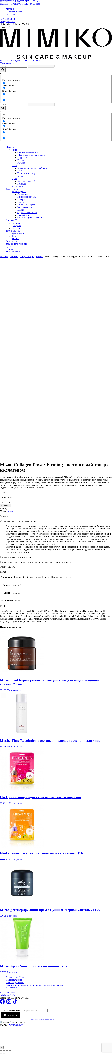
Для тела (16, 223)
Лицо (14, 150)
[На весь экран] (4, 1050)
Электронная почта (10, 1010)
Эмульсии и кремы (27, 204)
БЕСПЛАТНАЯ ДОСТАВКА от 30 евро (20, 1)
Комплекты (11, 241)
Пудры (21, 160)
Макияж (10, 147)
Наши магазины (14, 11)
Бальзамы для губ (26, 181)
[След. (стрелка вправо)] (4, 1053)
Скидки (10, 249)
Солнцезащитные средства (31, 217)
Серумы (22, 202)
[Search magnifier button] (3, 70)
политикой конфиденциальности (42, 1019)
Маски (21, 210)
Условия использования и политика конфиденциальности (34, 985)
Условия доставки (15, 982)
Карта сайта (12, 987)
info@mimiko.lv (7, 21)
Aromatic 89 (11, 220)
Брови (21, 176)
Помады (22, 183)
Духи (8, 246)
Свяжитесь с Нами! (15, 977)
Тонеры (21, 199)
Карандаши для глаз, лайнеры (32, 168)
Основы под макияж (28, 152)
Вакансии (11, 14)
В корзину (5, 506)
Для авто (16, 228)
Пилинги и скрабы (27, 197)
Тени (20, 170)
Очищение (23, 194)
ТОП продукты (13, 251)
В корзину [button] (17, 803)
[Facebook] (2, 1003)
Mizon (10, 511)
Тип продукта (19, 191)
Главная (4, 256)
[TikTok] (15, 1003)
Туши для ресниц (26, 173)
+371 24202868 (7, 19)
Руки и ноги (18, 233)
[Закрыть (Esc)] (10, 1050)
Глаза (14, 165)
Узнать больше (7, 63)
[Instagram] (9, 1003)
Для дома (16, 225)
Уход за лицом (13, 189)
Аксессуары (18, 186)
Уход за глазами (25, 207)
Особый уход (24, 215)
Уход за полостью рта (16, 244)
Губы (14, 178)
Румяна (21, 163)
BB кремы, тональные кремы (32, 155)
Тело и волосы (13, 230)
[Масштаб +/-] (1, 1050)
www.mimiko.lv (15, 1025)
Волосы (15, 238)
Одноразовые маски (27, 212)
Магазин (10, 9)
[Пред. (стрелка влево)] (1, 1053)
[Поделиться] (7, 1050)
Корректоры (24, 157)
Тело (14, 236)
